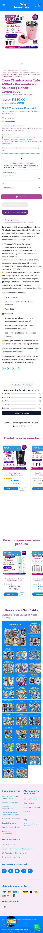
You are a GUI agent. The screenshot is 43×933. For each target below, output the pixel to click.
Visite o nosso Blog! (12, 857)
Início (4, 70)
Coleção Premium (9, 823)
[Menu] (4, 5)
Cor (3, 183)
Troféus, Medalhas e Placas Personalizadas (10, 814)
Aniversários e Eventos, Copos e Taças (10, 797)
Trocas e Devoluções (31, 799)
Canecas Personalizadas (11, 827)
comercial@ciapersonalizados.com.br (19, 849)
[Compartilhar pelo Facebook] (9, 369)
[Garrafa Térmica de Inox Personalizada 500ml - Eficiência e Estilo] (22, 594)
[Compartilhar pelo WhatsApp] (4, 368)
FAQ (25, 816)
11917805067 (10, 845)
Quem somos (28, 803)
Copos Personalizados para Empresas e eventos (20, 72)
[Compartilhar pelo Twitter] (14, 369)
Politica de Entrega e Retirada (31, 825)
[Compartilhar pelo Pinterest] (18, 369)
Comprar (10, 488)
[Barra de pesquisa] (34, 5)
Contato (26, 811)
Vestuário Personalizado (11, 819)
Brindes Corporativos (10, 802)
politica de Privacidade (32, 807)
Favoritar (23, 197)
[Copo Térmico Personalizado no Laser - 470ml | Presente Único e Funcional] (22, 489)
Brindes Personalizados (17, 70)
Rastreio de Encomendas (7, 832)
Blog (25, 820)
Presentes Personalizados (7, 808)
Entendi (38, 930)
